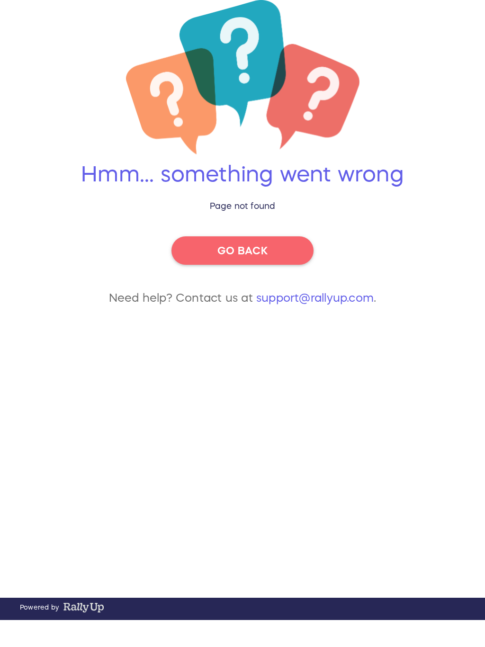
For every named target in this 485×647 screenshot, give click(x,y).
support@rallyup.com (315, 298)
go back (242, 250)
